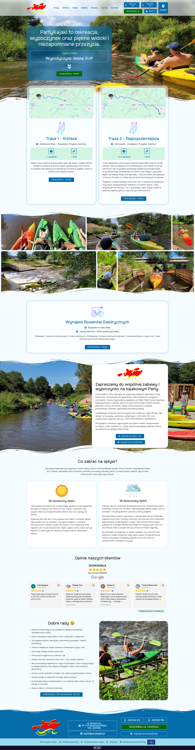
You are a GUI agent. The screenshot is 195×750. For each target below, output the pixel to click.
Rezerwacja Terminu (144, 727)
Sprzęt (104, 8)
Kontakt (114, 8)
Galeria (84, 8)
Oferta (65, 8)
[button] (166, 595)
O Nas (75, 8)
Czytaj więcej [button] (105, 605)
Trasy (56, 8)
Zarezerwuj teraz (69, 74)
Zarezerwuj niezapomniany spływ (61, 694)
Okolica (94, 8)
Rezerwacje (133, 11)
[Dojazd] (163, 6)
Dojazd (163, 10)
